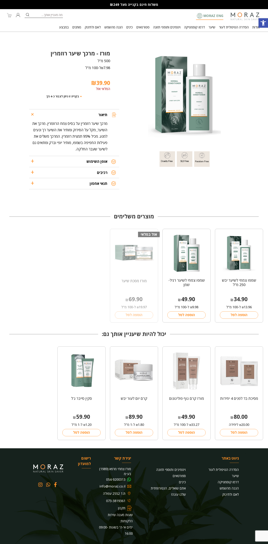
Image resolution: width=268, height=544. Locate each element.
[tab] (74, 114)
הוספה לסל (239, 314)
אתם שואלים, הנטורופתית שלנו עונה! (168, 491)
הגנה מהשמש (113, 27)
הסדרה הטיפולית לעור (234, 27)
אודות (256, 27)
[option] (184, 95)
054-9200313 (115, 479)
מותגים (76, 27)
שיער (212, 27)
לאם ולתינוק (93, 27)
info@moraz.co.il (112, 486)
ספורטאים (142, 27)
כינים (129, 27)
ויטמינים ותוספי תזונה (166, 27)
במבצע (64, 27)
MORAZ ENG (213, 15)
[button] (263, 23)
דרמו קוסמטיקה (194, 27)
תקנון (121, 508)
